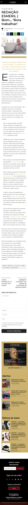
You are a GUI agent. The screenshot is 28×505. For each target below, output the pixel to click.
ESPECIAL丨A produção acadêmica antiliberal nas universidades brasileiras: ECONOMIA (18, 424)
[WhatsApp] (15, 34)
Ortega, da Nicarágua (16, 196)
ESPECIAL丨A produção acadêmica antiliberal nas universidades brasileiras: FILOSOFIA (18, 446)
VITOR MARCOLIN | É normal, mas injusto (7, 282)
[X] (11, 34)
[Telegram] (22, 34)
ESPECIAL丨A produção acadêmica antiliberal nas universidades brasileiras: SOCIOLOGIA (18, 435)
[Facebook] (8, 34)
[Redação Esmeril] (3, 28)
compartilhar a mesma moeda (16, 216)
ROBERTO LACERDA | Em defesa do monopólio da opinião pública (20, 283)
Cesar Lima (13, 395)
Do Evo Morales (17, 161)
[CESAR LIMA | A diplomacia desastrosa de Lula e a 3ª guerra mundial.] (6, 394)
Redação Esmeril (9, 28)
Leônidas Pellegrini (15, 383)
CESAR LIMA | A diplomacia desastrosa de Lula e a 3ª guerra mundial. (19, 392)
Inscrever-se (20, 468)
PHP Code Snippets (8, 504)
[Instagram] (7, 480)
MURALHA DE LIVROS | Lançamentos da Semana (18, 380)
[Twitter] (13, 480)
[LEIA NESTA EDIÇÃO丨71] (15, 354)
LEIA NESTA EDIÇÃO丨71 (15, 368)
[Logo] (13, 2)
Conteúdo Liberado (7, 8)
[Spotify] (15, 480)
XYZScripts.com (20, 504)
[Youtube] (21, 480)
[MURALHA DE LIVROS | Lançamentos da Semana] (6, 383)
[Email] (18, 34)
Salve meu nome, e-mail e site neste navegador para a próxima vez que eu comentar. (12, 324)
